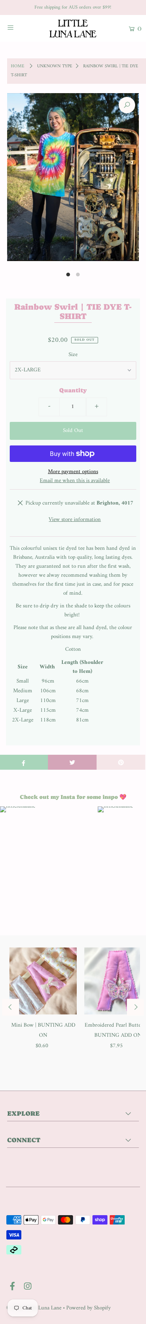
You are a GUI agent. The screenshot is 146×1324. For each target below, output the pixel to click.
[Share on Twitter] (72, 762)
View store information (75, 520)
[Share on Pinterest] (121, 762)
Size (73, 354)
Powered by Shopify (88, 1308)
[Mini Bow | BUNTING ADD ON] (43, 980)
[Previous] (10, 1007)
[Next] (135, 1007)
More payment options (73, 472)
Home (17, 66)
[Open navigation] (19, 27)
